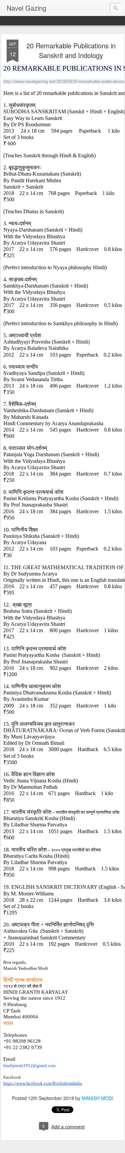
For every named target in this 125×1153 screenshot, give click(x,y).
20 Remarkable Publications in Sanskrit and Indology (71, 50)
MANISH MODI (97, 1098)
